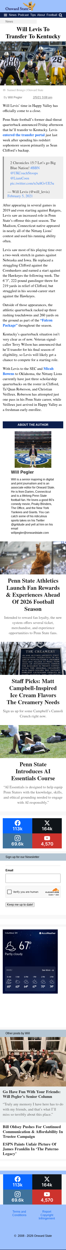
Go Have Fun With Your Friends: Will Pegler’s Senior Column (31, 1094)
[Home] (20, 9)
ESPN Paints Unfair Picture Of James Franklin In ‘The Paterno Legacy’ (30, 1149)
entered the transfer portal (24, 134)
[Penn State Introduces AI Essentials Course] (33, 756)
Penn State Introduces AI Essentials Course (33, 771)
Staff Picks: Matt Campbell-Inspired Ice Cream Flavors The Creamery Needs (33, 691)
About (41, 14)
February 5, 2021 (20, 195)
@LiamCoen (19, 178)
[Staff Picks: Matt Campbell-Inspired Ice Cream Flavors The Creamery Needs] (33, 673)
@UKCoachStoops (24, 172)
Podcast (23, 14)
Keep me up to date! (20, 904)
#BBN (35, 167)
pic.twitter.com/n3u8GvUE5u (32, 183)
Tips (33, 14)
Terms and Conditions (19, 1213)
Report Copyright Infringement (47, 1215)
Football (52, 14)
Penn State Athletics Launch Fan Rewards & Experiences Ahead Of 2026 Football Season (33, 594)
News (12, 14)
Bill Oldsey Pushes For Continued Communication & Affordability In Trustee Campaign (33, 1131)
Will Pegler (15, 97)
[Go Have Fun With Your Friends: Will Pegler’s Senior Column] (33, 1087)
